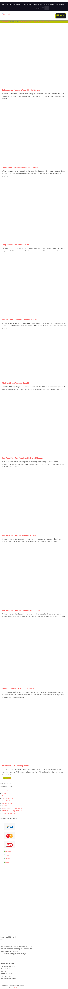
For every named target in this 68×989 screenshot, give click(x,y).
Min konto (5, 4)
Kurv (3, 796)
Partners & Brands (8, 813)
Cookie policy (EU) (8, 803)
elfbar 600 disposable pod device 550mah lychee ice (35, 21)
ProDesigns (17, 988)
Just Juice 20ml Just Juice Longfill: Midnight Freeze (22, 458)
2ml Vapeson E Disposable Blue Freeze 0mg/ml (20, 167)
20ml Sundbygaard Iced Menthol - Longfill (18, 688)
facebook (20, 8)
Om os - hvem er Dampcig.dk (46, 4)
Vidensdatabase (60, 4)
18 (6, 778)
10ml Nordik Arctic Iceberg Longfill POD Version (20, 319)
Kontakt (34, 4)
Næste (9, 778)
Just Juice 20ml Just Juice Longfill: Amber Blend (21, 610)
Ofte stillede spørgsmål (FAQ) (12, 811)
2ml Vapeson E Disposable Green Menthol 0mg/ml (21, 90)
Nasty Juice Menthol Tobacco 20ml (15, 245)
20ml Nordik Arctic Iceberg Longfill (15, 766)
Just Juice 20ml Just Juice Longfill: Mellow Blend (21, 535)
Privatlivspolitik (26, 4)
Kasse (4, 793)
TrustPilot (27, 8)
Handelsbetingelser (14, 4)
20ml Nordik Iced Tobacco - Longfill (15, 383)
